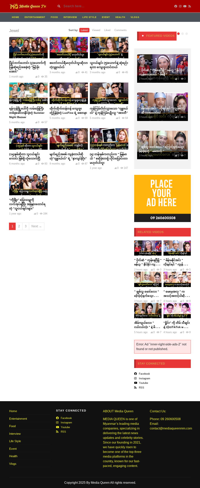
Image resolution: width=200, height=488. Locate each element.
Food (54, 17)
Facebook (144, 373)
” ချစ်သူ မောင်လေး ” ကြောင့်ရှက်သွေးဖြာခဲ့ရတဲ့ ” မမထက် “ (147, 296)
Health (120, 17)
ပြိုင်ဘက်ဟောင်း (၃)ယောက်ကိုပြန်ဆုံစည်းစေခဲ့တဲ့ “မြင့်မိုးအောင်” (27, 67)
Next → (36, 226)
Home (15, 17)
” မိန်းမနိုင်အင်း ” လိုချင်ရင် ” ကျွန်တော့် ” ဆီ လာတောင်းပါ (176, 264)
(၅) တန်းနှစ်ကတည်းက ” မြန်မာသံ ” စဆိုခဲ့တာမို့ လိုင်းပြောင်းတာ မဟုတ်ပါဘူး (109, 158)
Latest (84, 30)
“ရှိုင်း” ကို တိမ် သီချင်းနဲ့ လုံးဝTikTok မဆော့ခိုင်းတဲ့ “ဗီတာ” (176, 327)
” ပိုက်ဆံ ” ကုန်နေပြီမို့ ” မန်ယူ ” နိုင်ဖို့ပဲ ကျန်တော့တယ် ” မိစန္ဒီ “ (148, 264)
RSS (141, 387)
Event (106, 17)
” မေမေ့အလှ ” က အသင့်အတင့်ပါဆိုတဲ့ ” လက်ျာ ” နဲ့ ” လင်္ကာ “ (176, 296)
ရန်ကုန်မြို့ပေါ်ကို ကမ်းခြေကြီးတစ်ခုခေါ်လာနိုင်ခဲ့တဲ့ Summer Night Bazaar (26, 113)
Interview (70, 17)
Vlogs (135, 17)
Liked (107, 30)
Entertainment (35, 17)
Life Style (89, 17)
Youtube (143, 382)
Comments (120, 30)
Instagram (144, 378)
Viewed (96, 30)
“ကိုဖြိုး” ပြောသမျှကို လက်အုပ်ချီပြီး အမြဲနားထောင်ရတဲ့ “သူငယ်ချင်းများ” (27, 204)
